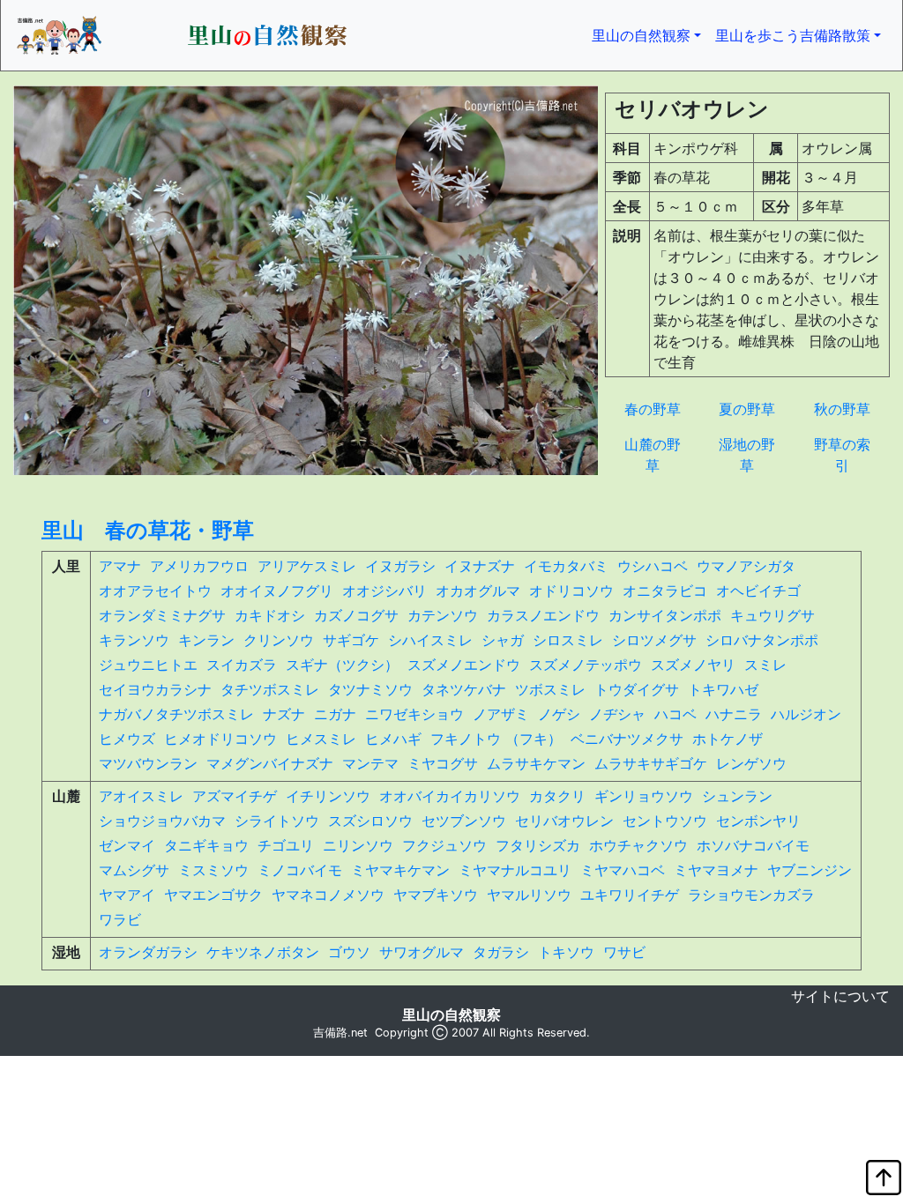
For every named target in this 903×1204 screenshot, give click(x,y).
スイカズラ (241, 664)
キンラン (206, 640)
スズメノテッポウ (585, 664)
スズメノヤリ (693, 664)
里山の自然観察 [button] (650, 35)
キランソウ (134, 640)
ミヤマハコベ (622, 870)
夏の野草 (747, 409)
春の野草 (652, 409)
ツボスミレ (550, 689)
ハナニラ (733, 714)
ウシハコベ (652, 566)
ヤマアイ (127, 894)
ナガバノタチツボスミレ (176, 714)
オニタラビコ (665, 590)
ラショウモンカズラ (751, 894)
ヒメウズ (127, 738)
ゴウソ (349, 952)
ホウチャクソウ (638, 845)
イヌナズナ (479, 566)
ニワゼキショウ (414, 714)
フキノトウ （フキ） (496, 738)
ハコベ (675, 714)
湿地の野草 (747, 454)
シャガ (502, 640)
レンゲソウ (751, 763)
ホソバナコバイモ (753, 845)
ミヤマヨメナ (716, 870)
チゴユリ (285, 845)
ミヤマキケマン (400, 870)
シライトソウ (277, 820)
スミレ (765, 664)
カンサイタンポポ (664, 615)
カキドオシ (270, 615)
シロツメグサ (654, 640)
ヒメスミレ (321, 738)
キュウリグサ (772, 615)
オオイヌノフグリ (276, 590)
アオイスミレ (141, 796)
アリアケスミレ (306, 566)
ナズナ (284, 714)
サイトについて (840, 996)
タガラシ (501, 952)
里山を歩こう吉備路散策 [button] (792, 35)
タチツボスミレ (269, 689)
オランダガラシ (148, 952)
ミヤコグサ (442, 763)
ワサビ (624, 952)
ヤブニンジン (809, 870)
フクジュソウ (444, 845)
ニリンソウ (358, 845)
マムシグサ (134, 870)
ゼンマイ (127, 845)
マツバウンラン (148, 763)
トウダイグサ (636, 689)
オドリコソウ (571, 590)
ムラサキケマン (536, 763)
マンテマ (370, 763)
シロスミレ (568, 640)
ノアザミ (501, 714)
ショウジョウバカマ (162, 820)
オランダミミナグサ (162, 615)
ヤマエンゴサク (213, 894)
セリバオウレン (564, 820)
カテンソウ (442, 615)
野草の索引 (842, 454)
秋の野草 (842, 409)
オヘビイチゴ (758, 590)
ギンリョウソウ (643, 796)
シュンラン (737, 796)
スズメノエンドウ (463, 664)
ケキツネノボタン (262, 952)
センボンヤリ (758, 820)
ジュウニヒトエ (148, 664)
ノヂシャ (617, 714)
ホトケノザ (727, 738)
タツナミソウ (370, 689)
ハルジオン (806, 714)
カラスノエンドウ (543, 615)
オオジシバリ (384, 590)
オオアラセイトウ (155, 590)
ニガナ (335, 714)
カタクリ (557, 796)
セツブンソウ (464, 820)
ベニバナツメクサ (627, 738)
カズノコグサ (356, 615)
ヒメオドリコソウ (220, 738)
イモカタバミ (566, 566)
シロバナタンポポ (761, 640)
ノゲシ (559, 714)
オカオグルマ (478, 590)
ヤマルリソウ (529, 894)
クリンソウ (278, 640)
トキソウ (566, 952)
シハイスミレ (430, 640)
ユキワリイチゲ (629, 894)
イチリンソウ (328, 796)
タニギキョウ (206, 845)
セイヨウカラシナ (155, 689)
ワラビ (120, 919)
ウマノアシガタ (746, 566)
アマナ (120, 566)
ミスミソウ (213, 870)
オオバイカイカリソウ (449, 796)
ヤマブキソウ (435, 894)
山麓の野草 (652, 454)
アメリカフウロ (199, 566)
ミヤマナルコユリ (515, 870)
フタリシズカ (538, 845)
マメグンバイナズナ (269, 763)
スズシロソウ (370, 820)
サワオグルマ (421, 952)
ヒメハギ (393, 738)
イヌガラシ (400, 566)
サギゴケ (351, 640)
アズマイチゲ (234, 796)
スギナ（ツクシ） (342, 664)
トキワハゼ (723, 689)
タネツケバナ (464, 689)
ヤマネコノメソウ (328, 894)
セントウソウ (665, 820)
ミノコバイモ (299, 870)
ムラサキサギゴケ (650, 763)
